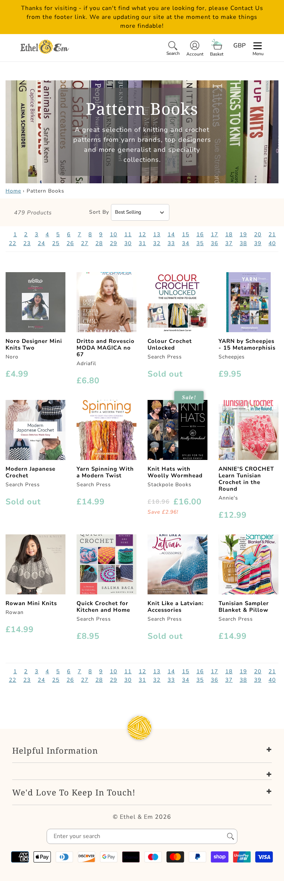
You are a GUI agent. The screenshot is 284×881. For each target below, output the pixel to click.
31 (142, 243)
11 (128, 234)
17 (214, 234)
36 (214, 243)
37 (229, 243)
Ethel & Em (136, 817)
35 (200, 243)
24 (41, 243)
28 (99, 243)
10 (113, 234)
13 (156, 234)
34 (185, 243)
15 (185, 234)
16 (200, 234)
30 (128, 243)
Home (13, 190)
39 (257, 243)
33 (171, 243)
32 (156, 243)
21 (272, 234)
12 (142, 234)
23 (27, 243)
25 (56, 243)
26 (70, 243)
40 (272, 243)
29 (113, 243)
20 (257, 234)
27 (84, 243)
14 (171, 234)
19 (243, 234)
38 (243, 243)
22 (12, 243)
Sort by (99, 212)
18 (229, 234)
